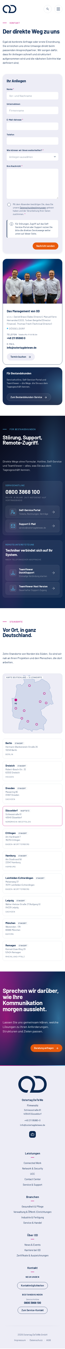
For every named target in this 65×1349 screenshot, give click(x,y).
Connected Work (32, 1162)
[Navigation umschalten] (58, 9)
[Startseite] (32, 1084)
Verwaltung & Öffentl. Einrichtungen (33, 1211)
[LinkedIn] (32, 1134)
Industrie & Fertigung (32, 1217)
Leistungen (32, 1153)
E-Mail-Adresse (15, 119)
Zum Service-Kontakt (33, 1310)
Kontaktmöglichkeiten (32, 1285)
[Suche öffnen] (48, 9)
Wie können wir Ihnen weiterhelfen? (25, 150)
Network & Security (32, 1168)
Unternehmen (13, 104)
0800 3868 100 (32, 1302)
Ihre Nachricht (14, 166)
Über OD (32, 1235)
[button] (44, 693)
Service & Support (32, 1184)
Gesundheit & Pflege (33, 1206)
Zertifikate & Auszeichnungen (32, 1255)
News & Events (32, 1244)
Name (10, 89)
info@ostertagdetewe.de (21, 347)
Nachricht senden (45, 245)
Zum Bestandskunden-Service (26, 397)
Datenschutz (36, 1340)
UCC (32, 1173)
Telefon (10, 134)
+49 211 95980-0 (32, 1120)
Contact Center (32, 1179)
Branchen (32, 1197)
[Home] (9, 9)
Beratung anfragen (44, 1048)
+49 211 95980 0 (16, 338)
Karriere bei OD (32, 1250)
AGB (48, 1340)
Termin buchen (18, 356)
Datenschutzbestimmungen (33, 207)
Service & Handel (32, 1222)
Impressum (20, 1340)
